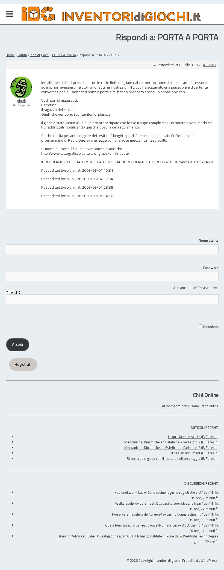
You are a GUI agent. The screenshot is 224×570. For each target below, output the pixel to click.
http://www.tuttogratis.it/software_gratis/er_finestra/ (85, 153)
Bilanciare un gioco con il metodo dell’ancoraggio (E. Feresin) (173, 458)
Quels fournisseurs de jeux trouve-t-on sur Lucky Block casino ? (154, 525)
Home (10, 54)
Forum (22, 54)
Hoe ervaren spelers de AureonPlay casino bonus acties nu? (157, 514)
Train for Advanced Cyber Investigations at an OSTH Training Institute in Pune (116, 536)
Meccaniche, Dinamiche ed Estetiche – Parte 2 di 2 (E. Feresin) (171, 442)
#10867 (209, 65)
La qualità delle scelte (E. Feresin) (193, 436)
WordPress (209, 560)
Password (211, 267)
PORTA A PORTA (64, 54)
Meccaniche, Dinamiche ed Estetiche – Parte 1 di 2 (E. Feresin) (171, 447)
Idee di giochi (39, 54)
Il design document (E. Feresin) (195, 453)
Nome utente (209, 240)
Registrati (23, 364)
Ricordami (210, 326)
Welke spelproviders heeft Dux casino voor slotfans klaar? (159, 503)
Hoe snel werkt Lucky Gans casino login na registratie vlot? (158, 492)
